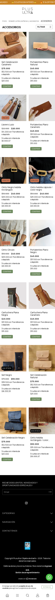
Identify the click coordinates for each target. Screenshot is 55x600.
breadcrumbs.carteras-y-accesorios (24, 21)
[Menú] (17, 595)
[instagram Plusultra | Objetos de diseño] (26, 503)
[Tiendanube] (27, 579)
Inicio (4, 21)
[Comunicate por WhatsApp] (49, 577)
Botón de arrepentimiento (28, 572)
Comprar (7, 146)
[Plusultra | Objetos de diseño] (7, 595)
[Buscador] (27, 595)
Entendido (47, 587)
